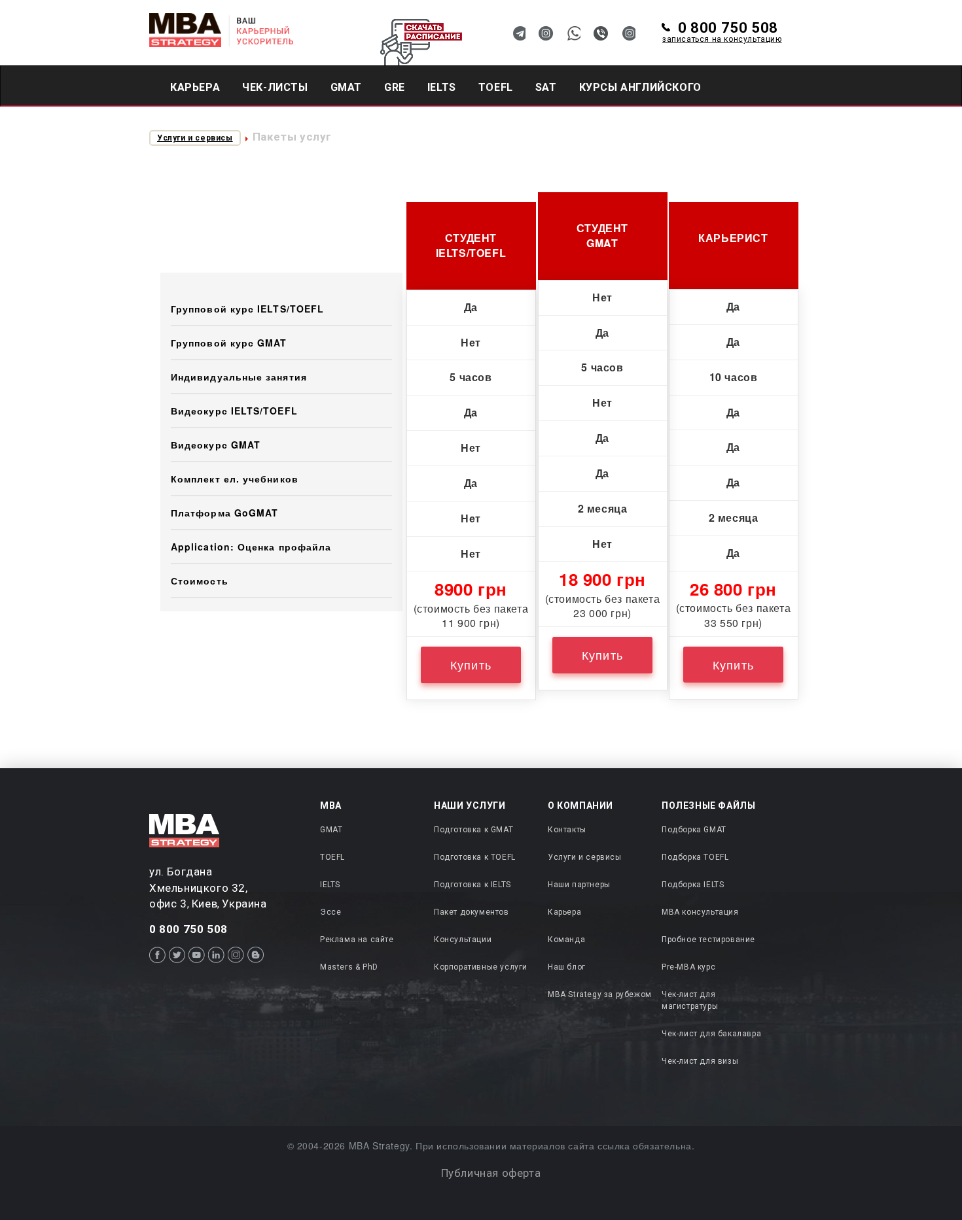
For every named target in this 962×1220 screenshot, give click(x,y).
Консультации (462, 939)
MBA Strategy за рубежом (600, 994)
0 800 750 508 (722, 33)
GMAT (331, 829)
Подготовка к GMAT (473, 829)
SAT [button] (546, 87)
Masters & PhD (349, 967)
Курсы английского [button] (640, 87)
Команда (566, 939)
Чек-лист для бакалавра (711, 1033)
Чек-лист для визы (700, 1061)
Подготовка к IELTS (472, 884)
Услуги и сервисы (195, 138)
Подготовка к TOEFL (475, 857)
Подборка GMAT (694, 829)
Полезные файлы (708, 806)
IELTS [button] (441, 87)
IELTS (330, 884)
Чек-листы (275, 87)
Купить (470, 664)
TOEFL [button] (495, 87)
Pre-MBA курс (688, 967)
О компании (580, 806)
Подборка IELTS (693, 884)
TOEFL (332, 857)
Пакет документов (471, 912)
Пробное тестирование (708, 939)
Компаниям (313, 126)
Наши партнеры (579, 884)
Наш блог (567, 967)
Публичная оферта (491, 1172)
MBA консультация (700, 912)
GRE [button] (394, 87)
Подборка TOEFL (695, 857)
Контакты (567, 829)
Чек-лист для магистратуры (690, 1000)
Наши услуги (470, 806)
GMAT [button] (346, 87)
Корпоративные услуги (480, 967)
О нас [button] (389, 126)
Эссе (330, 912)
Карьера (195, 87)
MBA (331, 806)
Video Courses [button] (213, 126)
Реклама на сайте (357, 939)
